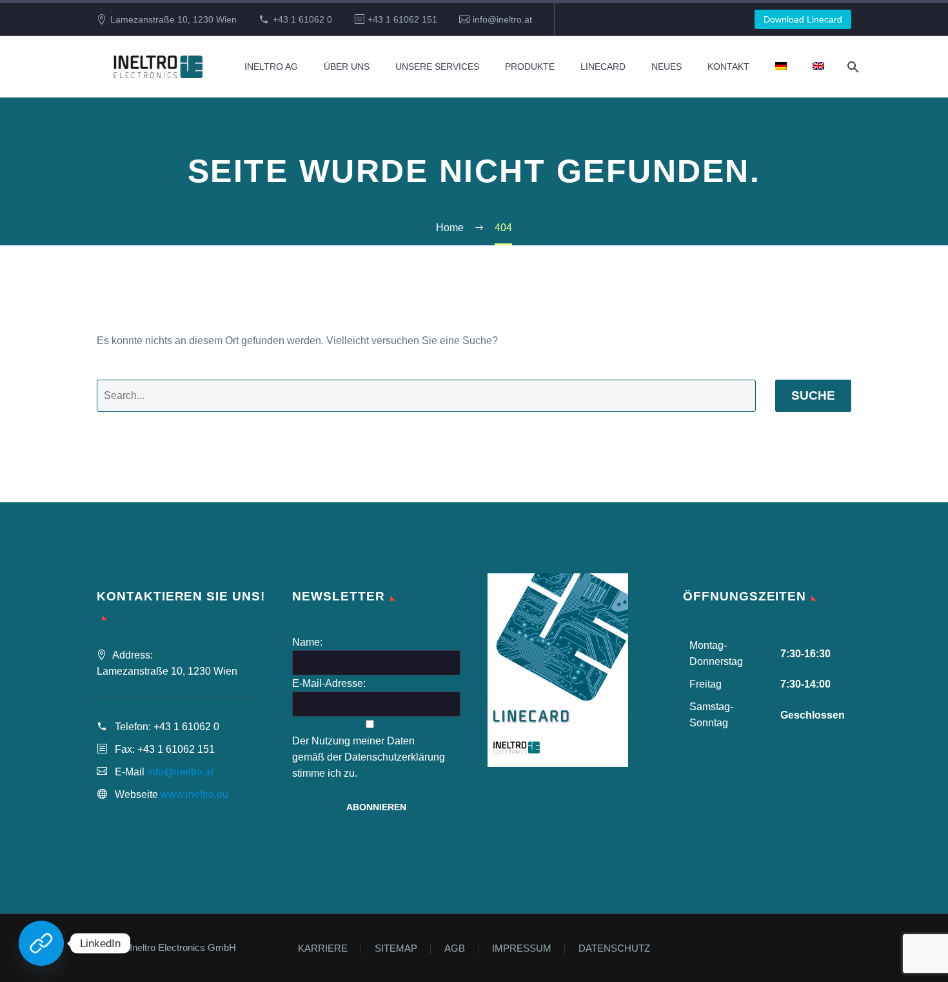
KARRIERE (323, 949)
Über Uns (347, 66)
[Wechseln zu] (781, 66)
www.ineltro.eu (194, 794)
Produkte (530, 66)
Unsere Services (437, 66)
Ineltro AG (271, 66)
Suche (813, 395)
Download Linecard (803, 19)
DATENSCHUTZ (614, 949)
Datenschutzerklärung (394, 757)
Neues (666, 66)
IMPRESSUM (521, 949)
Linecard (603, 66)
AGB (454, 949)
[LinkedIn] (41, 943)
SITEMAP (396, 949)
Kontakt (728, 66)
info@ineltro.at (502, 19)
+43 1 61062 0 (302, 19)
